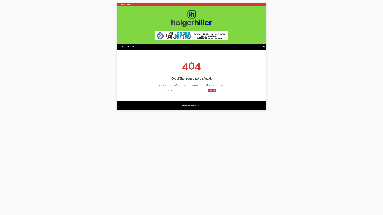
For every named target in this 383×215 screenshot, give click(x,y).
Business (131, 47)
